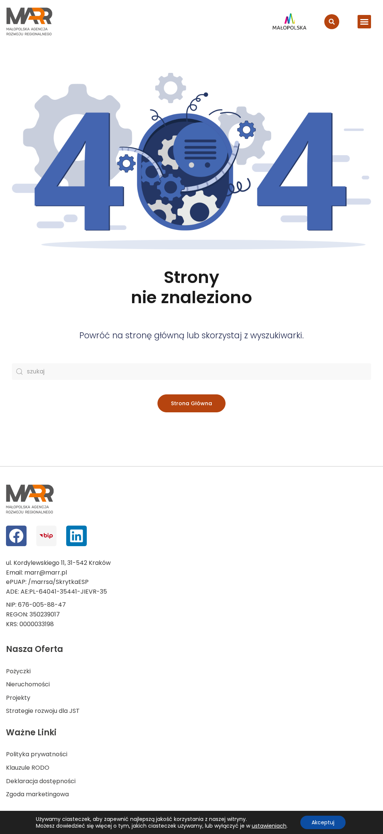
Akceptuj (323, 822)
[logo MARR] (29, 21)
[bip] (46, 536)
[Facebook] (16, 536)
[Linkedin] (76, 536)
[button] (364, 21)
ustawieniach (269, 825)
